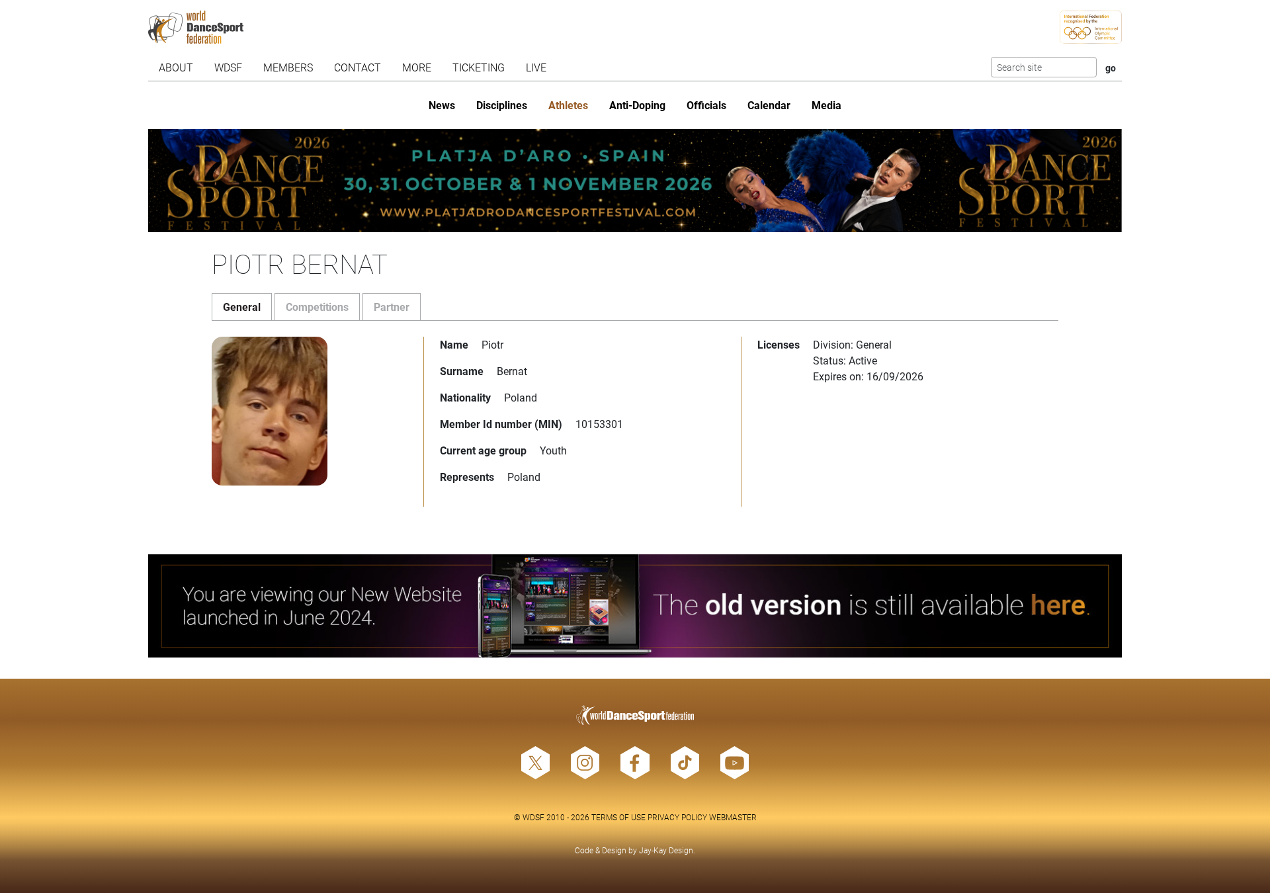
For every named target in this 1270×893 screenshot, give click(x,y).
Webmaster (733, 817)
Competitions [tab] (317, 307)
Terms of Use (618, 817)
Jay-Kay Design (666, 850)
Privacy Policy (677, 817)
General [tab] (242, 307)
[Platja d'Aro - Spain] (635, 180)
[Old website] (635, 606)
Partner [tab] (391, 307)
